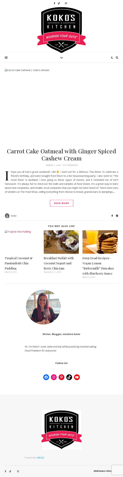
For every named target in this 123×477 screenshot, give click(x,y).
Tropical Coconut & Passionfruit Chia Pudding (19, 263)
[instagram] (66, 3)
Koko (13, 215)
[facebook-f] (55, 3)
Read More (61, 203)
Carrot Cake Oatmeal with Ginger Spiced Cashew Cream (61, 154)
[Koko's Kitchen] (61, 29)
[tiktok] (59, 3)
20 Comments (70, 164)
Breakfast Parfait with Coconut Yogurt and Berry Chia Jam (59, 263)
